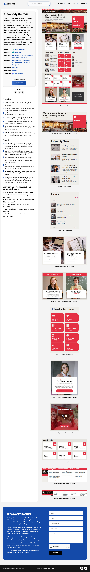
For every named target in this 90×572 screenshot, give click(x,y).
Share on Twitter (19, 92)
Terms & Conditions (41, 568)
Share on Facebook (15, 92)
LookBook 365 (12, 3)
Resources (72, 4)
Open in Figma (18, 74)
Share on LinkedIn (22, 92)
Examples (60, 4)
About (83, 4)
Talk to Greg (19, 83)
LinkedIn (85, 568)
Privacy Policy (50, 568)
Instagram (81, 568)
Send (55, 553)
